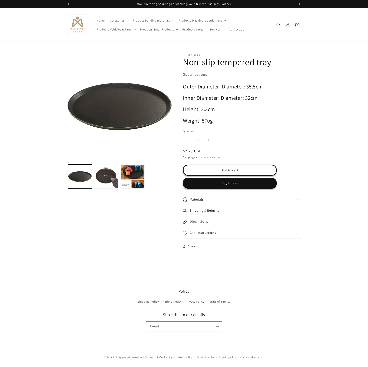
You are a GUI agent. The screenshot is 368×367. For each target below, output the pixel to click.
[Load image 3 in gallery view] (133, 177)
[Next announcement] (299, 4)
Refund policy (164, 357)
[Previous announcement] (68, 4)
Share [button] (192, 246)
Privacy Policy (194, 301)
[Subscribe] (217, 326)
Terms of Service (219, 301)
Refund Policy (172, 301)
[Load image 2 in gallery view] (106, 177)
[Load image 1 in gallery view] (80, 177)
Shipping (188, 157)
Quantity (188, 131)
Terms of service (205, 357)
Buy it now (230, 183)
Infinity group (121, 357)
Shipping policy (227, 357)
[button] (118, 20)
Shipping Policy (148, 301)
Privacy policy (184, 357)
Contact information (251, 357)
